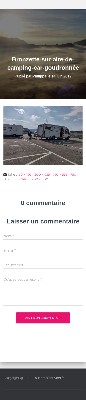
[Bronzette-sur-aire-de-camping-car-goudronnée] (43, 135)
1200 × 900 (39, 179)
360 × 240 (20, 179)
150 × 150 (24, 174)
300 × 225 (42, 174)
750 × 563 (60, 174)
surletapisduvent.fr (49, 378)
